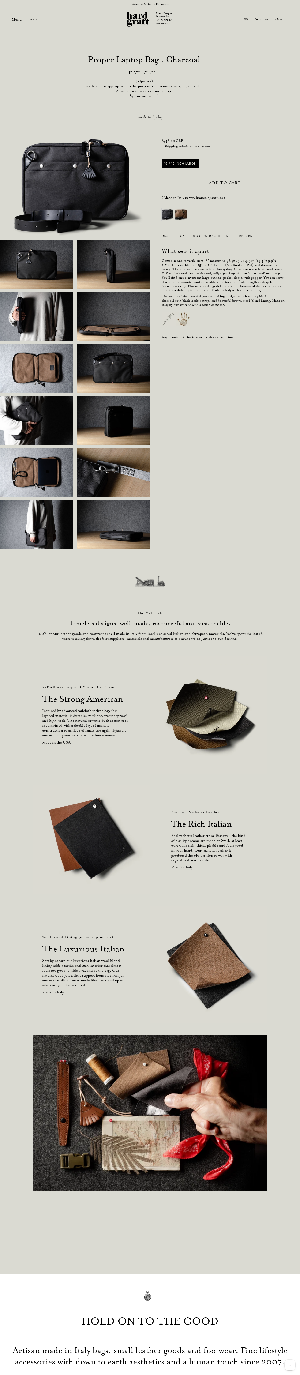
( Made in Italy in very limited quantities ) (193, 197)
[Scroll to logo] (150, 582)
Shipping (171, 146)
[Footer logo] (150, 1299)
